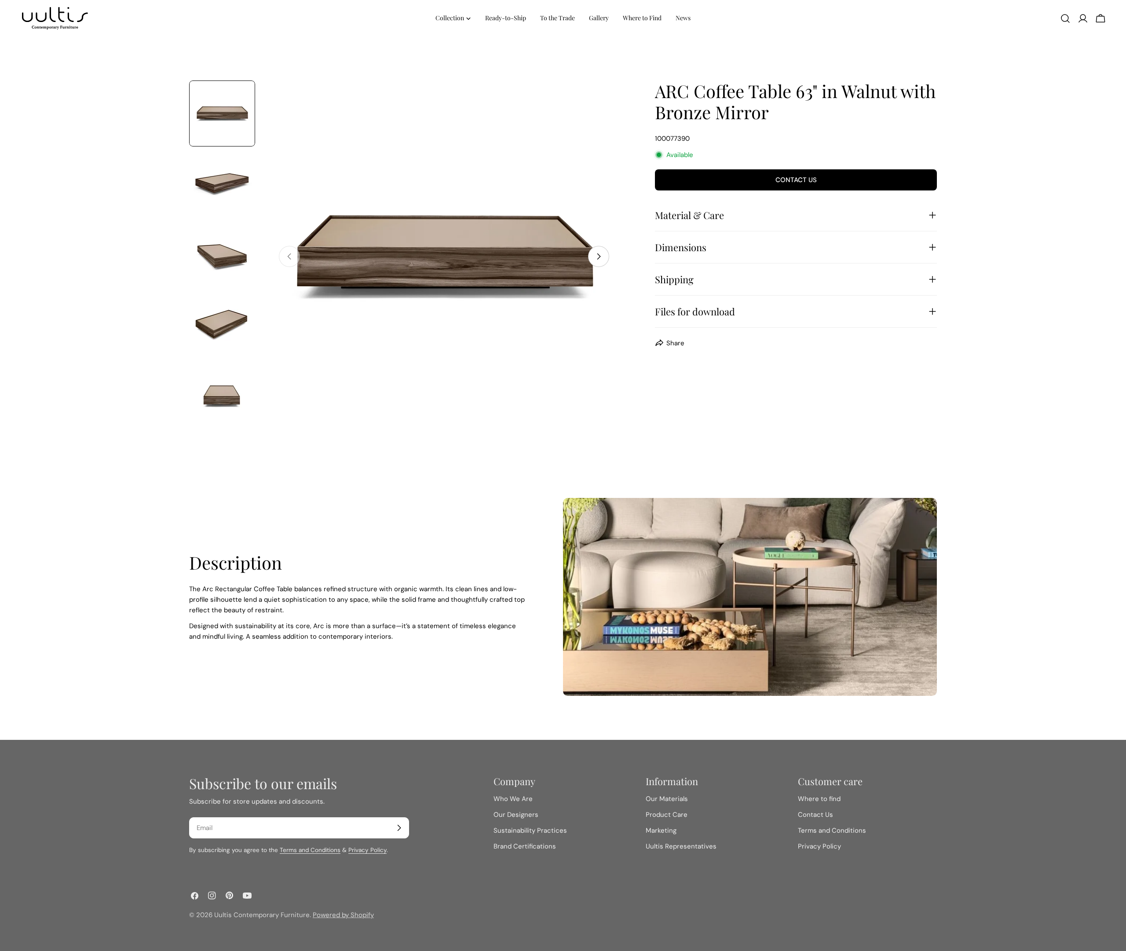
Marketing (661, 830)
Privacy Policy (367, 850)
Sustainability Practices (530, 830)
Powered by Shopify (343, 915)
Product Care (666, 814)
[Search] (1065, 18)
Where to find (819, 798)
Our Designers (516, 814)
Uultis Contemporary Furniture (262, 915)
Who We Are (513, 798)
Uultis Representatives (681, 846)
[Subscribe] (399, 828)
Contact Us (796, 180)
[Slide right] (598, 256)
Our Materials (667, 798)
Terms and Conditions (310, 850)
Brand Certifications (525, 846)
